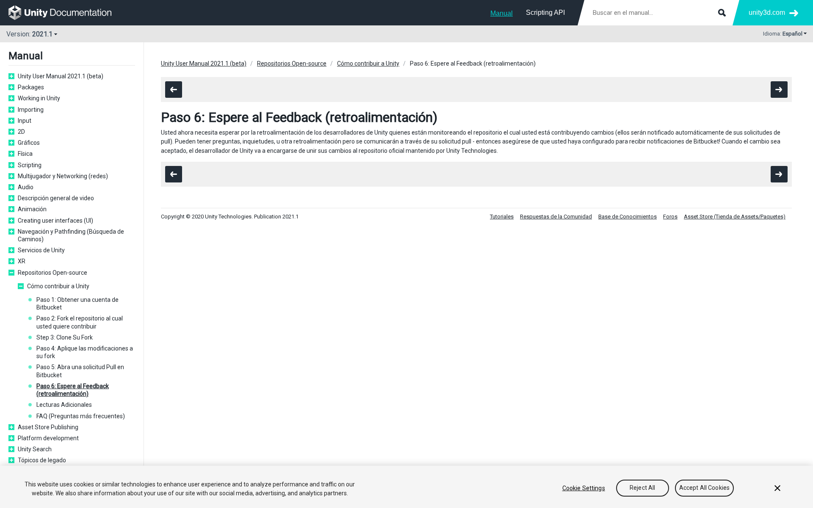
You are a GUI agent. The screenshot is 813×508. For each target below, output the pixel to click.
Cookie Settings (583, 488)
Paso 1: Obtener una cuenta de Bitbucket (77, 303)
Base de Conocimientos (627, 216)
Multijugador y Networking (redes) (63, 176)
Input (24, 120)
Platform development (48, 438)
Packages (31, 87)
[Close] (777, 488)
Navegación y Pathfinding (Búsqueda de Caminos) (71, 235)
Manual (501, 13)
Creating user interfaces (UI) (55, 220)
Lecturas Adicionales (64, 404)
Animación (32, 209)
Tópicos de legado (42, 460)
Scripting (29, 165)
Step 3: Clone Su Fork (64, 337)
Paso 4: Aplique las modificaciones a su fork (84, 352)
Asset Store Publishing (48, 427)
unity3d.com (767, 12)
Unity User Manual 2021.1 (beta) (60, 76)
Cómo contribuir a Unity (58, 286)
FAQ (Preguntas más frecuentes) (80, 416)
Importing (31, 109)
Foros (670, 216)
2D (21, 131)
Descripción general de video (56, 198)
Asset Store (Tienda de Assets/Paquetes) (734, 216)
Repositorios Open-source (52, 272)
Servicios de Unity (41, 250)
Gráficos (29, 142)
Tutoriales (502, 216)
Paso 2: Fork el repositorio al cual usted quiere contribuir (79, 322)
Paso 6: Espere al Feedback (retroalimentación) (72, 390)
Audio (25, 187)
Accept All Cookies (704, 488)
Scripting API (545, 12)
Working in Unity (39, 98)
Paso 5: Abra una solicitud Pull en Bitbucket (80, 371)
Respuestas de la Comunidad (556, 216)
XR (21, 261)
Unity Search (35, 449)
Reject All (642, 488)
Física (25, 153)
